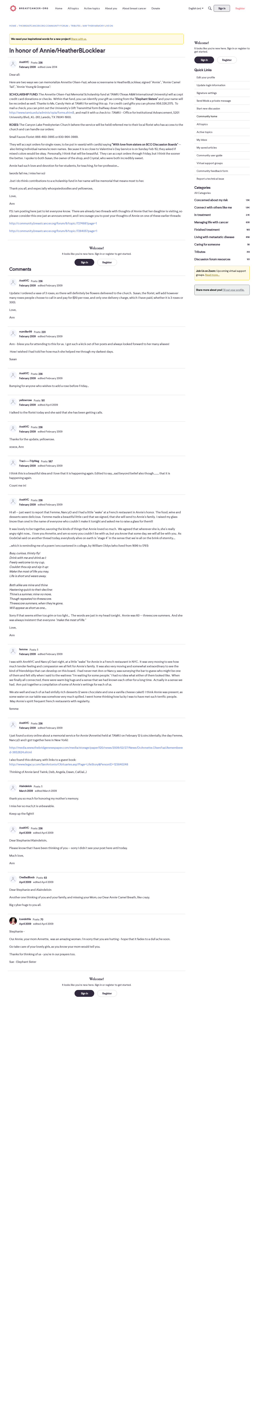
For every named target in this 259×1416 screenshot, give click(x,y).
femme (23, 649)
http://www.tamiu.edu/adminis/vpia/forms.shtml (41, 113)
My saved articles (207, 147)
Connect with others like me (222, 207)
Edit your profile (206, 77)
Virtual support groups (210, 163)
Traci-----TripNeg (29, 461)
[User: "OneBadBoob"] (13, 879)
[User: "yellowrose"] (13, 402)
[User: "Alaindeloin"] (13, 788)
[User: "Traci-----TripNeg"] (13, 463)
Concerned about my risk (222, 200)
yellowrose (25, 400)
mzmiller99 (25, 331)
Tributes (222, 252)
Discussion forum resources (222, 259)
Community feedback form (212, 171)
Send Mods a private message (214, 100)
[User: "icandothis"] (13, 921)
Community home (207, 116)
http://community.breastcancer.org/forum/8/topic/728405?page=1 (53, 231)
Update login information (211, 85)
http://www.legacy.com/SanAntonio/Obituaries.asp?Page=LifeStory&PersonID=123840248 (68, 764)
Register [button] (107, 262)
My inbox (202, 140)
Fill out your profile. (233, 290)
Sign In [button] (84, 262)
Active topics (204, 132)
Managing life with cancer (222, 222)
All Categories (202, 193)
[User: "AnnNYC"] (13, 64)
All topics (202, 124)
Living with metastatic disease (222, 237)
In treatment (222, 215)
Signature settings (207, 93)
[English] (29, 8)
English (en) (195, 8)
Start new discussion (208, 108)
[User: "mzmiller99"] (13, 333)
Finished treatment (222, 230)
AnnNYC (24, 62)
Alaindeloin (25, 786)
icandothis (25, 919)
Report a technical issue (210, 178)
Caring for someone (222, 244)
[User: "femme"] (13, 651)
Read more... (212, 275)
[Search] (209, 8)
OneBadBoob (27, 877)
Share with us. (79, 39)
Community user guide (209, 155)
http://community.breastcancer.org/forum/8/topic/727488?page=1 (53, 223)
